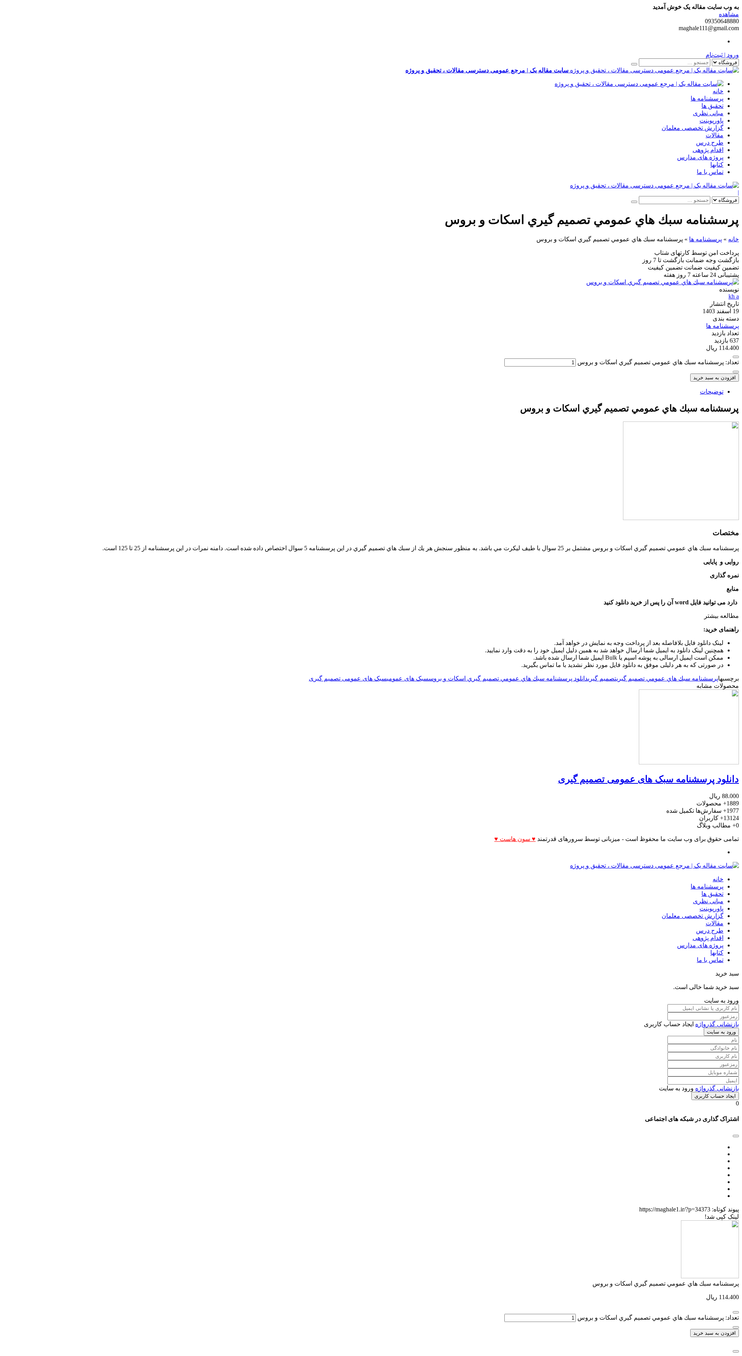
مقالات (714, 135)
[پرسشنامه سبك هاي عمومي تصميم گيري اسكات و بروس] (662, 282)
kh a (733, 296)
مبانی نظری (708, 113)
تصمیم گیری (602, 678)
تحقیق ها (712, 105)
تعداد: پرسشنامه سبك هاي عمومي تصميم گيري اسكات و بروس (658, 362)
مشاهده (729, 14)
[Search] (634, 64)
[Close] (736, 1351)
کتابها (716, 164)
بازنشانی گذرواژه (717, 1024)
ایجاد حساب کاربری (715, 1096)
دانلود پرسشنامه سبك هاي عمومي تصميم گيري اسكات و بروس (508, 678)
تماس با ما (710, 172)
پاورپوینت (711, 120)
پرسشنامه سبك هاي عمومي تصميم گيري (667, 678)
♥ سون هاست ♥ (515, 839)
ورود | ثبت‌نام (722, 54)
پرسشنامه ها (707, 98)
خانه (718, 91)
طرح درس (709, 142)
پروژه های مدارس (700, 157)
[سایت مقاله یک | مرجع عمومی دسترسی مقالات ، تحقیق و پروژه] (639, 83)
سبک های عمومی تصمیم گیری (348, 678)
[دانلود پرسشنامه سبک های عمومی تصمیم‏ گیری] (689, 762)
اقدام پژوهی (708, 150)
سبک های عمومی (408, 678)
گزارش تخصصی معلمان (692, 128)
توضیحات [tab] (711, 391)
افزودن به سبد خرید (714, 377)
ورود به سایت (721, 1032)
